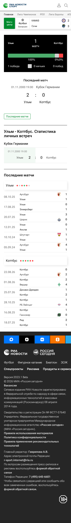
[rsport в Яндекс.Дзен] (26, 339)
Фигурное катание (30, 362)
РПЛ (42, 14)
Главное (8, 14)
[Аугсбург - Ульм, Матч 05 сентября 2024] (17, 185)
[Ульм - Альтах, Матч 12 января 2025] (22, 185)
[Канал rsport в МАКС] (11, 339)
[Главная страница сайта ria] (4, 5)
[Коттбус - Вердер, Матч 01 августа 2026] (30, 261)
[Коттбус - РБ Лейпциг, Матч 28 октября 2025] (25, 261)
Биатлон (51, 362)
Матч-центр (10, 23)
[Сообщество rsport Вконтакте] (42, 339)
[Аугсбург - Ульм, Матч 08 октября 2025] (29, 185)
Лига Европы (56, 14)
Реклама (33, 369)
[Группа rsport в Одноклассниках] (57, 339)
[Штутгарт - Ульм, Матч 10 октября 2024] (19, 185)
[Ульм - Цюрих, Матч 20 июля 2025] (24, 185)
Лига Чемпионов (26, 14)
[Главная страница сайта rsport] (23, 5)
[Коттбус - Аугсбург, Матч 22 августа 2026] (32, 261)
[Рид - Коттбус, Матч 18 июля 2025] (20, 261)
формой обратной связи (20, 489)
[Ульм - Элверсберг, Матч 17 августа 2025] (26, 185)
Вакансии (10, 385)
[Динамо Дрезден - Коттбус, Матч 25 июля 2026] (28, 261)
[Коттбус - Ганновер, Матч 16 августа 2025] (23, 261)
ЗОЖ (64, 362)
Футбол (9, 362)
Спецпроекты (13, 369)
